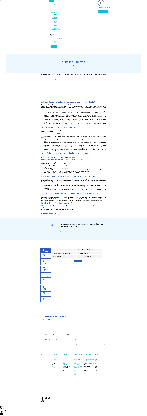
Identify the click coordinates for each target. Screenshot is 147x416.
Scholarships (56, 41)
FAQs (55, 42)
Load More (78, 260)
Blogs (52, 34)
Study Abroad (54, 12)
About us (53, 44)
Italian (55, 8)
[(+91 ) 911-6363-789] (101, 3)
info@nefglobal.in (69, 403)
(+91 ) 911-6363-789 (104, 7)
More (52, 35)
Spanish (55, 9)
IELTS (55, 4)
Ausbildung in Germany (58, 37)
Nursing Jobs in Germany (59, 38)
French (55, 7)
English (55, 11)
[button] (73, 413)
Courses (53, 2)
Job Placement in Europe (59, 39)
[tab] (45, 250)
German (55, 5)
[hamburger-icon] (51, 1)
